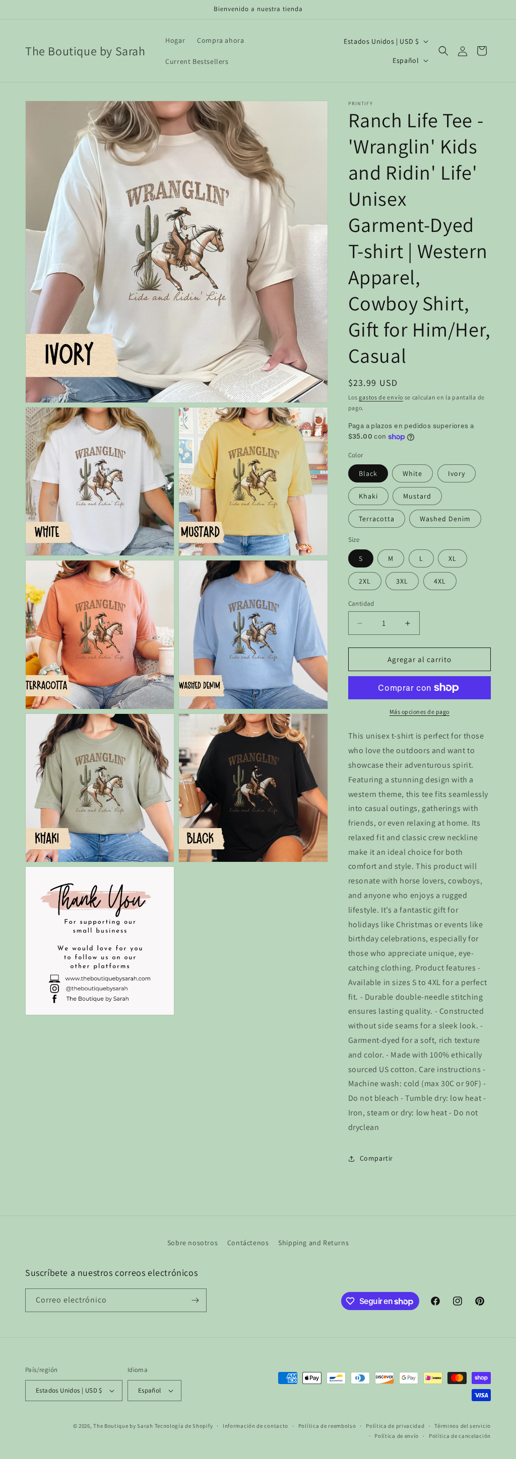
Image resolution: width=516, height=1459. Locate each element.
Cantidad (361, 603)
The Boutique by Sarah (123, 1425)
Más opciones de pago (419, 711)
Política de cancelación (460, 1435)
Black (368, 473)
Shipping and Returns (313, 1242)
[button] (443, 51)
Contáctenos (248, 1242)
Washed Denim (445, 518)
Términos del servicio (462, 1425)
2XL (365, 581)
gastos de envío (381, 397)
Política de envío (396, 1435)
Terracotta (377, 518)
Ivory (456, 473)
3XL (402, 581)
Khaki (368, 496)
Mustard (417, 496)
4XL (440, 581)
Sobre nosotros (192, 1242)
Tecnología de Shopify (184, 1425)
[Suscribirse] (195, 1300)
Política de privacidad (395, 1425)
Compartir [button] (376, 1158)
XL (452, 558)
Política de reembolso (327, 1425)
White (412, 473)
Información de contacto (255, 1425)
